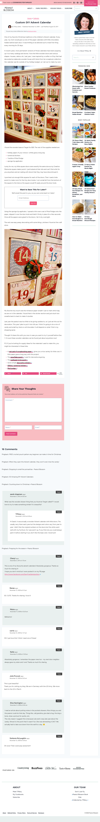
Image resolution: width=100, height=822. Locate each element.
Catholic (36, 18)
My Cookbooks (18, 794)
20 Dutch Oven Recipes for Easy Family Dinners (90, 190)
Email (37, 427)
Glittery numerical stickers (17, 365)
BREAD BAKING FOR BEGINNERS (63, 2)
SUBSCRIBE (68, 8)
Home (29, 18)
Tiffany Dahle (17, 26)
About (4, 813)
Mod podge (12, 368)
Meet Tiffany (17, 792)
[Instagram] (81, 2)
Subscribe (16, 797)
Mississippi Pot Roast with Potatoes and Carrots (77, 89)
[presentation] (78, 76)
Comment (9, 400)
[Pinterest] (74, 2)
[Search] (93, 57)
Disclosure (41, 813)
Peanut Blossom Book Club (80, 795)
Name (8, 427)
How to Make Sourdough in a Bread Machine (77, 218)
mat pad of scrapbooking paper (20, 351)
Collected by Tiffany (80, 800)
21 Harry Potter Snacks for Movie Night (89, 166)
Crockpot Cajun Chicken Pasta (89, 113)
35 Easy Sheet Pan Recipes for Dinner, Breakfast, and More (77, 192)
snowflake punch (16, 357)
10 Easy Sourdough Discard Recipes (89, 218)
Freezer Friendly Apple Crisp (78, 165)
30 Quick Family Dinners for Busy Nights (89, 142)
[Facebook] (78, 2)
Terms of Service (32, 813)
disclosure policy (32, 31)
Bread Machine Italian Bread (77, 113)
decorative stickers (24, 363)
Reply (58, 492)
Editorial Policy (12, 813)
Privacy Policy (22, 813)
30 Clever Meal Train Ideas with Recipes (77, 142)
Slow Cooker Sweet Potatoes (89, 87)
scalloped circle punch (18, 360)
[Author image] (9, 26)
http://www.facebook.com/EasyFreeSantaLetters (22, 574)
